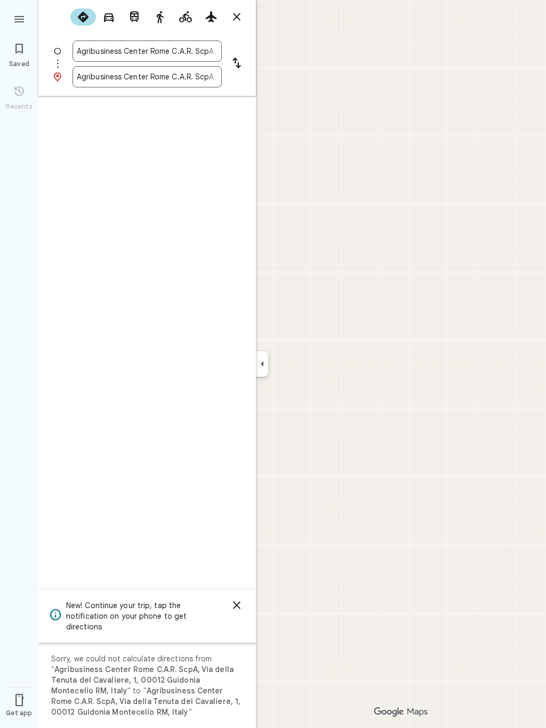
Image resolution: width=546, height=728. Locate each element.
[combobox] (147, 51)
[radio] (83, 17)
